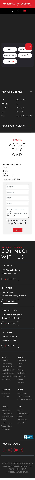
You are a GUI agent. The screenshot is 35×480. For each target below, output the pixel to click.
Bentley (20, 364)
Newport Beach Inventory (9, 376)
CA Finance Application (25, 400)
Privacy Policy (14, 469)
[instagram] (10, 450)
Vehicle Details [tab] (11, 91)
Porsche (20, 379)
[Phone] (12, 10)
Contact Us (17, 82)
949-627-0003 (11, 324)
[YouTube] (16, 450)
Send (9, 61)
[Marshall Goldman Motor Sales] (17, 4)
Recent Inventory (6, 364)
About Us (20, 410)
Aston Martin (22, 360)
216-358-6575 (17, 75)
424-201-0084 (11, 279)
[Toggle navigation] (23, 11)
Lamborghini (21, 373)
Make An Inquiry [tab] (13, 125)
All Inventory (5, 360)
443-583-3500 (11, 346)
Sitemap (23, 469)
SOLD (6, 36)
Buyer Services (6, 410)
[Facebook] (5, 450)
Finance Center (22, 393)
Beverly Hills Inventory (8, 370)
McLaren (20, 370)
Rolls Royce (21, 376)
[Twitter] (21, 450)
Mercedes (21, 383)
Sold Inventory (6, 379)
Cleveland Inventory (7, 373)
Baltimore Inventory (7, 367)
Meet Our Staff (22, 420)
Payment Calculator (24, 396)
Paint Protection (6, 413)
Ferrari (20, 367)
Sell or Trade (5, 396)
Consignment (5, 393)
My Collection (5, 429)
